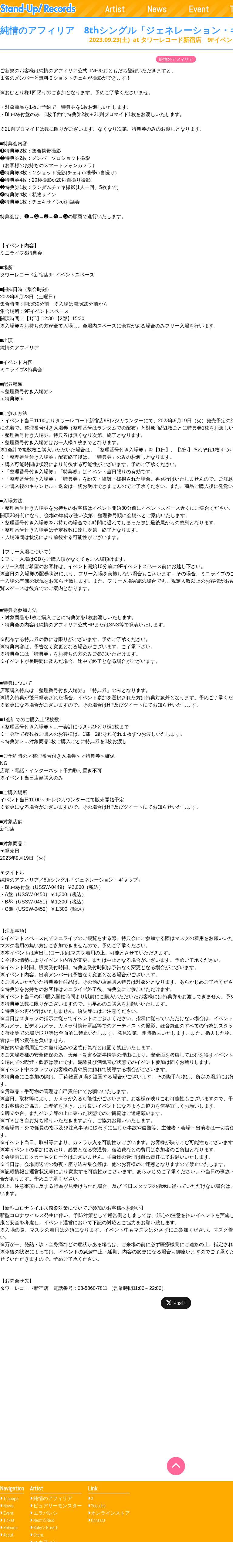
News (157, 9)
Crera (38, 1535)
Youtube (98, 1506)
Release (10, 1527)
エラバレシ (45, 1513)
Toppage (11, 1498)
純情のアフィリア (176, 59)
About (8, 1535)
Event (199, 9)
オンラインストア (110, 1513)
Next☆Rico (43, 1520)
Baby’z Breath (45, 1527)
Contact (98, 1520)
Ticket (9, 1520)
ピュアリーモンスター (57, 1506)
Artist (115, 9)
